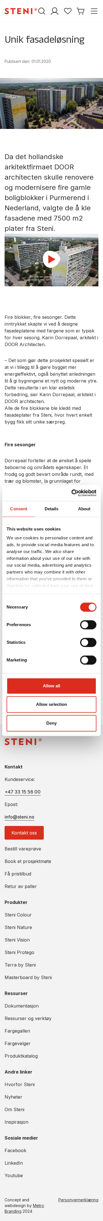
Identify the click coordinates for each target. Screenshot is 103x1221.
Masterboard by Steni (28, 977)
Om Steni (14, 1109)
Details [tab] (52, 508)
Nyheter (13, 1097)
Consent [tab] (18, 508)
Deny (51, 723)
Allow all (51, 685)
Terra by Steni (20, 965)
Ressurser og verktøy (28, 1018)
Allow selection (51, 704)
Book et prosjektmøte (28, 861)
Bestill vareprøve (23, 849)
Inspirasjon (16, 1122)
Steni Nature (18, 927)
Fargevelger (18, 1043)
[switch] (88, 624)
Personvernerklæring (78, 1199)
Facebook (15, 1150)
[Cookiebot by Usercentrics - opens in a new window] (72, 493)
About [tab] (84, 508)
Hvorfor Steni (20, 1084)
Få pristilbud (18, 874)
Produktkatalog (21, 1056)
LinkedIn (14, 1163)
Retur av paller (21, 886)
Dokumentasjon (22, 1006)
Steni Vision (17, 940)
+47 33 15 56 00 (23, 792)
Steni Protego (19, 952)
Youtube (14, 1175)
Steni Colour (18, 915)
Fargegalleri (17, 1031)
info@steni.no (19, 817)
